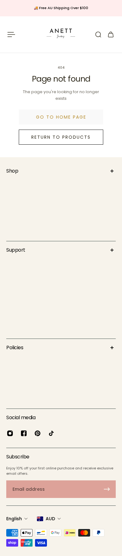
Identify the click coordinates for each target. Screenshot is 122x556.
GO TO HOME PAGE (61, 117)
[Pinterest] (37, 433)
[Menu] (11, 34)
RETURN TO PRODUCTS (61, 137)
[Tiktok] (51, 433)
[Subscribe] (107, 489)
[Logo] (61, 34)
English (14, 519)
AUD (50, 519)
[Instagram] (10, 433)
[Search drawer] (98, 34)
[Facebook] (24, 433)
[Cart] (110, 34)
